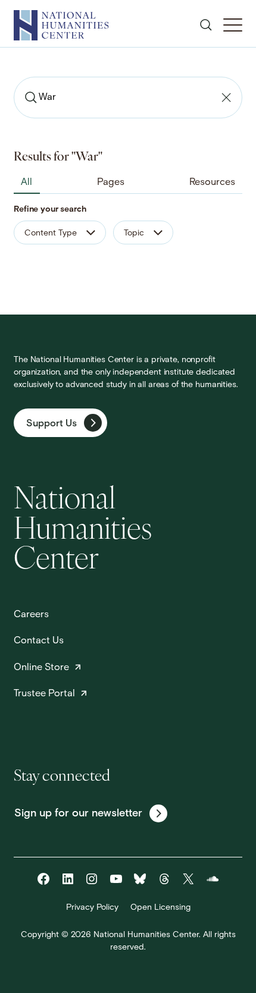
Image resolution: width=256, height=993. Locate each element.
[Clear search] (226, 97)
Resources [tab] (212, 182)
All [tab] (26, 182)
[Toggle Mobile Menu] (232, 24)
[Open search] (206, 25)
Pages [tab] (110, 182)
